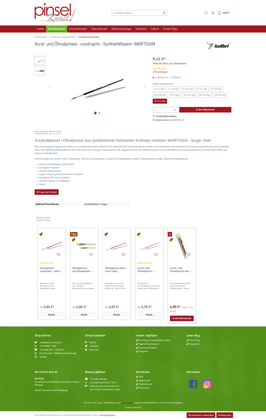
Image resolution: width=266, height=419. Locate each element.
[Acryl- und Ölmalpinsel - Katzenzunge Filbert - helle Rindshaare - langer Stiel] (149, 246)
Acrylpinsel (194, 344)
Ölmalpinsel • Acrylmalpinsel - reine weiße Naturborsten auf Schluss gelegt (82, 270)
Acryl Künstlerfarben (147, 347)
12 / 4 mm (174, 95)
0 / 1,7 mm (159, 89)
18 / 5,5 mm (220, 95)
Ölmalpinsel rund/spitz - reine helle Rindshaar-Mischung (50, 270)
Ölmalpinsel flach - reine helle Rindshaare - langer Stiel (116, 270)
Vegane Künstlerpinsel (148, 344)
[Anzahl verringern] (155, 110)
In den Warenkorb (205, 109)
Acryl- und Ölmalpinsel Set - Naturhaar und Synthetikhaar (180, 270)
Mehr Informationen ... (108, 415)
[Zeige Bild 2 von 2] (99, 113)
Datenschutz (144, 380)
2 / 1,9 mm (173, 89)
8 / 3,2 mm (216, 89)
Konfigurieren (224, 415)
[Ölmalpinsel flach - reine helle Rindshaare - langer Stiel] (117, 246)
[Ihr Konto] (212, 13)
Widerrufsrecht (145, 384)
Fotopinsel (143, 351)
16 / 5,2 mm (204, 95)
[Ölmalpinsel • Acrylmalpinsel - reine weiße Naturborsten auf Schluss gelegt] (84, 246)
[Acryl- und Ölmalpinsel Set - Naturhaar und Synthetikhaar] (182, 246)
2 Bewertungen (160, 72)
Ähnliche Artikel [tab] (43, 217)
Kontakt (43, 357)
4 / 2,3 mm (188, 89)
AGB (140, 377)
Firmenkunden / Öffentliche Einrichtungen (58, 353)
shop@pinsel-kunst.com (51, 342)
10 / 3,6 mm (160, 95)
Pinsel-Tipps (194, 340)
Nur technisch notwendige (200, 415)
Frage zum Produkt (47, 192)
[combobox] (136, 13)
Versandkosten (127, 403)
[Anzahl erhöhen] (175, 110)
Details (51, 315)
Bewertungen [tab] (55, 131)
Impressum (143, 388)
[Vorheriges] (50, 85)
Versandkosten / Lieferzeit (52, 349)
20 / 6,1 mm (160, 101)
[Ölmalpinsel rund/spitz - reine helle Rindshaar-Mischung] (51, 246)
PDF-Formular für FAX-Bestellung (51, 390)
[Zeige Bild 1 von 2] (95, 113)
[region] (91, 86)
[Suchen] (164, 13)
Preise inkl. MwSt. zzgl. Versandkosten (169, 63)
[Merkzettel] (206, 13)
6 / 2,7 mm (202, 89)
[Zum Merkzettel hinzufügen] (58, 255)
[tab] (41, 131)
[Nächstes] (145, 85)
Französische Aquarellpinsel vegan (154, 340)
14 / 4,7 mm (189, 95)
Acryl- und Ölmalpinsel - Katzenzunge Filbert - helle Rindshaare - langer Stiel (149, 270)
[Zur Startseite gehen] (55, 12)
